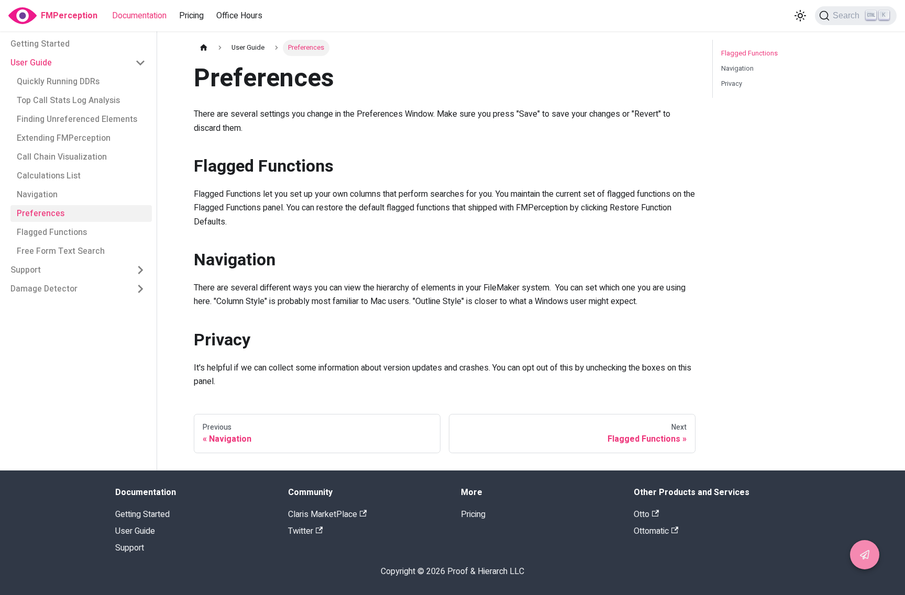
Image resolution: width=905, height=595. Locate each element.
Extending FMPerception (64, 138)
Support (25, 270)
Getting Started (40, 44)
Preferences (40, 213)
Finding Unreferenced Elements (77, 119)
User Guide (31, 63)
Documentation (139, 15)
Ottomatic (651, 531)
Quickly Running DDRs (58, 81)
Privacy (731, 83)
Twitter (300, 531)
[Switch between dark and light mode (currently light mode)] (800, 15)
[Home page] (204, 48)
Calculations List (49, 176)
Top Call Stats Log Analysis (68, 100)
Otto (641, 514)
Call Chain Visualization (62, 157)
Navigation (37, 194)
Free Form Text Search (61, 251)
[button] (864, 554)
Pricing (191, 15)
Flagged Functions (52, 232)
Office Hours (239, 15)
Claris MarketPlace (322, 514)
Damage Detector (44, 289)
